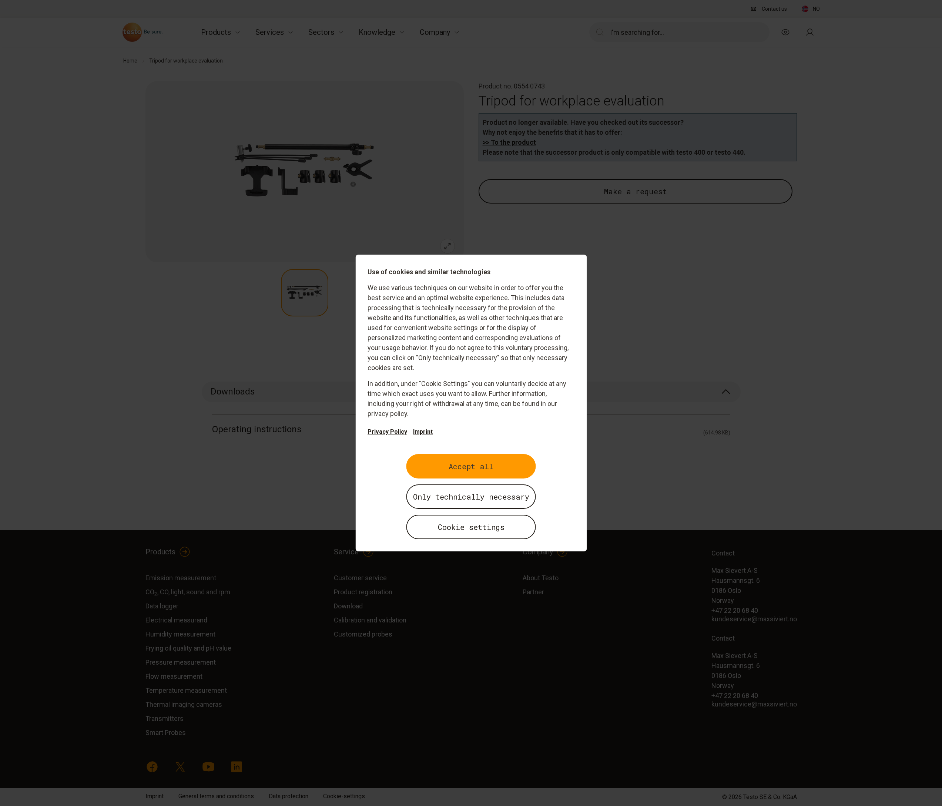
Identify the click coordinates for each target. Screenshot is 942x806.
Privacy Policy (387, 431)
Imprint (423, 431)
